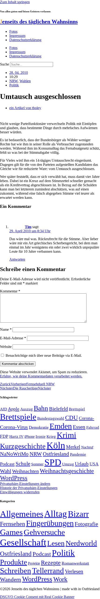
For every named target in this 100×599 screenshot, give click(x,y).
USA (94, 464)
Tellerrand (48, 570)
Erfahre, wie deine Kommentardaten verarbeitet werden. (41, 376)
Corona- (86, 418)
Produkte (13, 562)
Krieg (51, 436)
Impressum (17, 36)
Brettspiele (18, 417)
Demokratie (39, 427)
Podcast (7, 463)
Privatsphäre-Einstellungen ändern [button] (25, 484)
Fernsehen (12, 523)
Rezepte (51, 562)
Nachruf (87, 447)
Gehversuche (44, 532)
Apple (13, 408)
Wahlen (25, 81)
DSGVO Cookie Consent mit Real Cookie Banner (37, 597)
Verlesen (74, 571)
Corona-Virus (14, 427)
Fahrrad (92, 427)
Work (60, 579)
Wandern (10, 579)
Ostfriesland (56, 454)
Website (6, 347)
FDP (4, 436)
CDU (71, 417)
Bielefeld (58, 409)
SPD (52, 462)
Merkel (73, 446)
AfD (3, 409)
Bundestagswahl (50, 418)
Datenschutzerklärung (25, 40)
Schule (23, 464)
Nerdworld (81, 543)
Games (11, 532)
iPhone (29, 437)
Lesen (56, 543)
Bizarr (78, 514)
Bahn (41, 408)
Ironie (41, 436)
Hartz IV (16, 436)
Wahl (5, 471)
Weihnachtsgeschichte (67, 471)
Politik (14, 85)
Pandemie (78, 454)
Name (6, 329)
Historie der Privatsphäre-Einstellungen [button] (28, 488)
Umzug (68, 464)
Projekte (34, 563)
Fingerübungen (50, 523)
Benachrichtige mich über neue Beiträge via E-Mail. (44, 355)
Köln (56, 445)
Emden (61, 426)
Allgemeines (21, 514)
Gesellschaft (23, 542)
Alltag (55, 514)
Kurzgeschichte (23, 446)
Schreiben (15, 570)
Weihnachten (25, 471)
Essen (79, 427)
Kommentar (10, 291)
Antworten (17, 259)
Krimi (66, 435)
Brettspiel (77, 409)
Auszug (26, 409)
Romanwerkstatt (75, 563)
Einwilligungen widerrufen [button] (20, 492)
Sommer (37, 464)
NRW (13, 81)
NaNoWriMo (14, 454)
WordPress (13, 478)
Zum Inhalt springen (15, 2)
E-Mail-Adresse (13, 338)
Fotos (13, 31)
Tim (28, 227)
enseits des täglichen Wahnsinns (39, 22)
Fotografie (86, 524)
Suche (4, 64)
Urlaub (82, 464)
